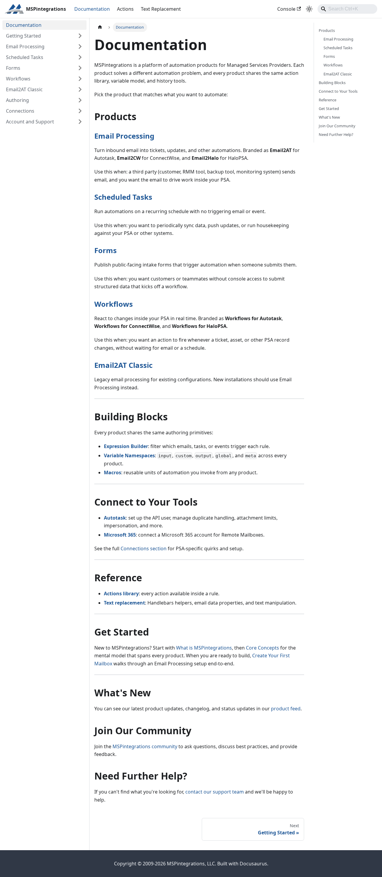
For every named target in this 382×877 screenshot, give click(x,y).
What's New (329, 117)
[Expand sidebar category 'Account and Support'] (80, 121)
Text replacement (124, 602)
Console (286, 9)
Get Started (329, 108)
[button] (44, 46)
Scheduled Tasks (123, 197)
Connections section (144, 548)
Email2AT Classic (123, 365)
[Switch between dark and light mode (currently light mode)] (309, 9)
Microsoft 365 (120, 535)
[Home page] (100, 27)
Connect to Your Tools (338, 91)
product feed (286, 708)
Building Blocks (332, 82)
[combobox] (347, 9)
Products (327, 30)
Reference (327, 100)
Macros (112, 472)
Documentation (92, 9)
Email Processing (124, 136)
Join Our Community (337, 125)
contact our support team (214, 791)
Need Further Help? (336, 134)
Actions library (121, 593)
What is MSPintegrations (204, 647)
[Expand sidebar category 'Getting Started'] (80, 36)
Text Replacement (161, 9)
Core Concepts (262, 647)
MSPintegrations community (145, 746)
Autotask (115, 518)
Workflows (113, 304)
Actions (125, 9)
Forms (105, 250)
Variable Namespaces (129, 455)
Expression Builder (126, 446)
